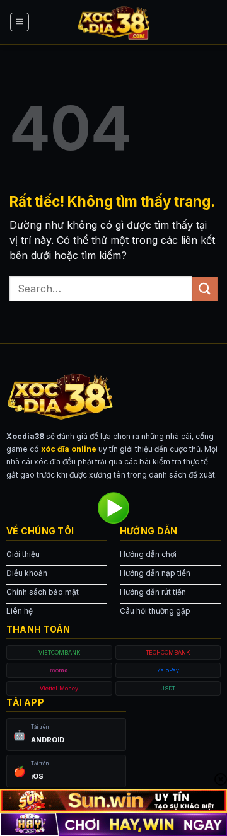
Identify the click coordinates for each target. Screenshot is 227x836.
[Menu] (19, 22)
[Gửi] (205, 289)
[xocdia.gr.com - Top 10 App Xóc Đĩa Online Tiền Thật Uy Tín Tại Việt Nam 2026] (113, 22)
